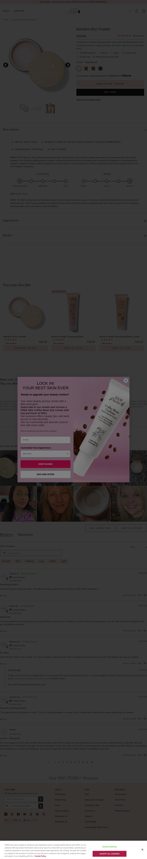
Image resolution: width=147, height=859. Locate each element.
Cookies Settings (109, 846)
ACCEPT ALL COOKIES (109, 854)
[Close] (142, 849)
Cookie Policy (40, 856)
